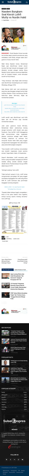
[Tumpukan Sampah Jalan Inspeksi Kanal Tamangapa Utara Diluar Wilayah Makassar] (5, 333)
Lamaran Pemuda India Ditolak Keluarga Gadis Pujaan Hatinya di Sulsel (19, 341)
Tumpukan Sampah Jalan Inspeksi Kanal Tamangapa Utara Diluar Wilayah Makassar (19, 332)
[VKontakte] (22, 459)
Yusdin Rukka (6, 20)
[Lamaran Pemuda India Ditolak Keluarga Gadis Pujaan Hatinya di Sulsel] (5, 341)
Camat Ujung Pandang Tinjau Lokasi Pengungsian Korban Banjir (18, 349)
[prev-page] (3, 303)
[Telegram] (14, 23)
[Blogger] (6, 459)
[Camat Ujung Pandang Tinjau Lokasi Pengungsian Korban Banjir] (5, 349)
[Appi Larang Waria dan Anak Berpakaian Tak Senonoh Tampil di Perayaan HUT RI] (6, 276)
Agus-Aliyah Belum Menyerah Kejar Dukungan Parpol (7, 261)
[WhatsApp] (10, 23)
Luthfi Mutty (9, 238)
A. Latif (6, 236)
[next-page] (5, 303)
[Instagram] (18, 459)
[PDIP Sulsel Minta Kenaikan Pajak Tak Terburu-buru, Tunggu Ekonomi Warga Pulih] (6, 295)
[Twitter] (7, 23)
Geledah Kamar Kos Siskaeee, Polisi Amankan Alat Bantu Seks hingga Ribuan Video (19, 379)
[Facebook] (3, 23)
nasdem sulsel (16, 238)
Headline (8, 6)
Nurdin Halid (5, 241)
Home (3, 6)
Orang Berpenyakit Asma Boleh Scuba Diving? (22, 261)
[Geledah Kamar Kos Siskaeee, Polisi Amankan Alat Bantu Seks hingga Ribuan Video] (5, 380)
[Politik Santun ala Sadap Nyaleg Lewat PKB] (5, 362)
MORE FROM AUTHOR (20, 269)
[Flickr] (14, 459)
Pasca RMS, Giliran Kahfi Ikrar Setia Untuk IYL (14, 111)
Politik (8, 8)
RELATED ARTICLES (8, 269)
